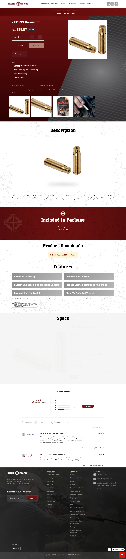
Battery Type (96, 339)
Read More (110, 371)
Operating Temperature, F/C (79, 364)
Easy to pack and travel (80, 293)
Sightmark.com (62, 555)
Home (51, 10)
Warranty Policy (75, 501)
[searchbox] (28, 422)
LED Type (95, 332)
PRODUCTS (51, 472)
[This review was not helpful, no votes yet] (102, 448)
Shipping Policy (75, 498)
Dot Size (95, 351)
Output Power (74, 339)
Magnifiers (50, 481)
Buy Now (73, 376)
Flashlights (50, 494)
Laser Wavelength (76, 332)
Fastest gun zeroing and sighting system (22, 91)
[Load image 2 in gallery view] (41, 106)
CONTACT (96, 472)
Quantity (16, 37)
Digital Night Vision (53, 474)
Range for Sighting (76, 351)
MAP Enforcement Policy (78, 536)
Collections (57, 10)
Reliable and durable (47, 85)
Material (95, 358)
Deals (49, 508)
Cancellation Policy (20, 74)
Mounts (49, 498)
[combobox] (45, 422)
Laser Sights (51, 478)
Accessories (51, 501)
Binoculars (50, 488)
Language (14, 544)
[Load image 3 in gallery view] (63, 106)
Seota (67, 556)
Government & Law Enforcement (76, 522)
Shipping (17, 66)
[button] (44, 4)
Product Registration (77, 508)
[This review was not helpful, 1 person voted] (102, 465)
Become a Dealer (76, 478)
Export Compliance (76, 488)
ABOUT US (74, 472)
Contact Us (73, 474)
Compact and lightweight (27, 293)
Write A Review (87, 406)
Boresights (50, 491)
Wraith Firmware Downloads (75, 531)
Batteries (50, 504)
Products (45, 4)
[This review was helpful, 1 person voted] (99, 465)
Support (72, 484)
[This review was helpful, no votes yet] (99, 448)
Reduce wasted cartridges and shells (52, 90)
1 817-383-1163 (102, 474)
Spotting (50, 484)
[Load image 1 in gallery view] (19, 106)
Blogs (72, 481)
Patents (72, 504)
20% (63, 10)
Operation (73, 358)
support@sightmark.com (105, 479)
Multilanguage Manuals (77, 518)
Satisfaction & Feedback (78, 514)
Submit (32, 498)
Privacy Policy (74, 527)
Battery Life (96, 345)
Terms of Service (75, 491)
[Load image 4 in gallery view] (84, 106)
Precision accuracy (18, 85)
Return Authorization (77, 511)
